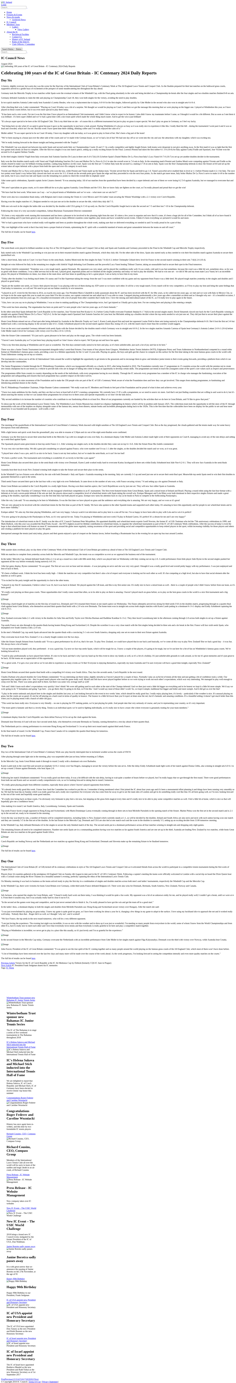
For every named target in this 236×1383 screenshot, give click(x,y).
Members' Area (13, 24)
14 (18, 1379)
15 (20, 1379)
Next (36, 1379)
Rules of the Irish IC (21, 42)
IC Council (11, 22)
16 (22, 1379)
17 (24, 1379)
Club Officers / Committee (23, 44)
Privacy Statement (50, 1382)
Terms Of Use (35, 1382)
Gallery (15, 27)
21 (33, 1379)
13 (16, 1379)
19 (29, 1379)
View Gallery (23, 29)
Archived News (19, 19)
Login (3, 5)
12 (13, 1379)
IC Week (10, 968)
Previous (8, 1379)
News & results (13, 17)
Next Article (6, 965)
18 (27, 1379)
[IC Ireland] (6, 2)
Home (9, 12)
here (33, 232)
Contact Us (17, 37)
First (3, 1379)
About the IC (12, 32)
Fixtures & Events (14, 15)
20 (31, 1379)
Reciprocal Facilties (20, 34)
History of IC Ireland (21, 39)
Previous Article (8, 963)
